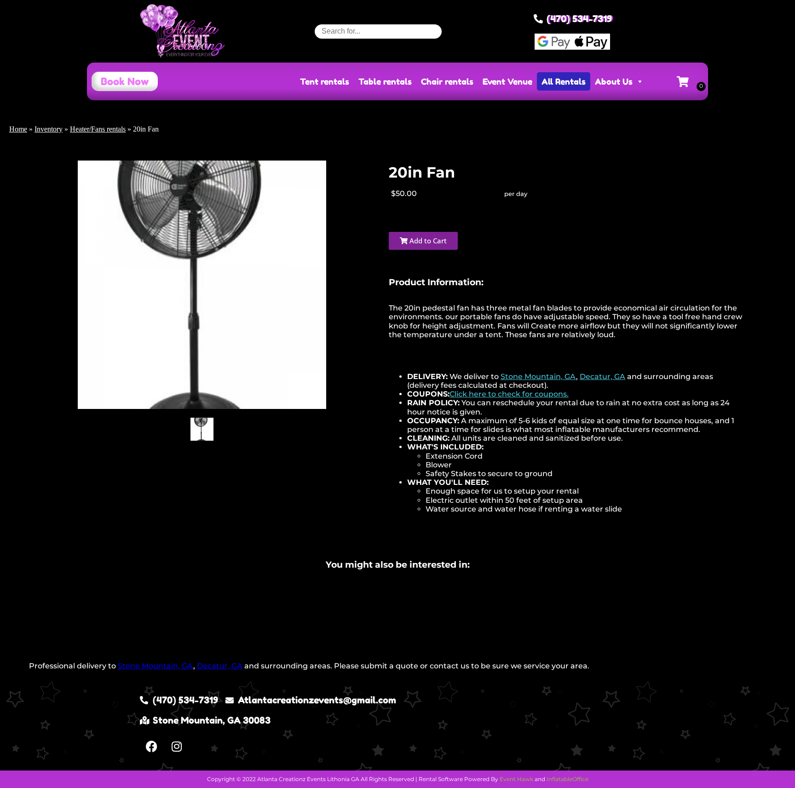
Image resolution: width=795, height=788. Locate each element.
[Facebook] (151, 746)
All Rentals (564, 81)
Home (18, 129)
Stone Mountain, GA (538, 376)
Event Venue (507, 81)
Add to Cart (427, 240)
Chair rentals (447, 81)
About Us (614, 81)
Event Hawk (516, 779)
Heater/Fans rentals (98, 129)
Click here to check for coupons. (509, 394)
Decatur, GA (602, 376)
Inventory (49, 129)
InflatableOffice (567, 779)
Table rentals (385, 81)
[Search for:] (378, 31)
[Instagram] (176, 746)
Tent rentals (324, 81)
